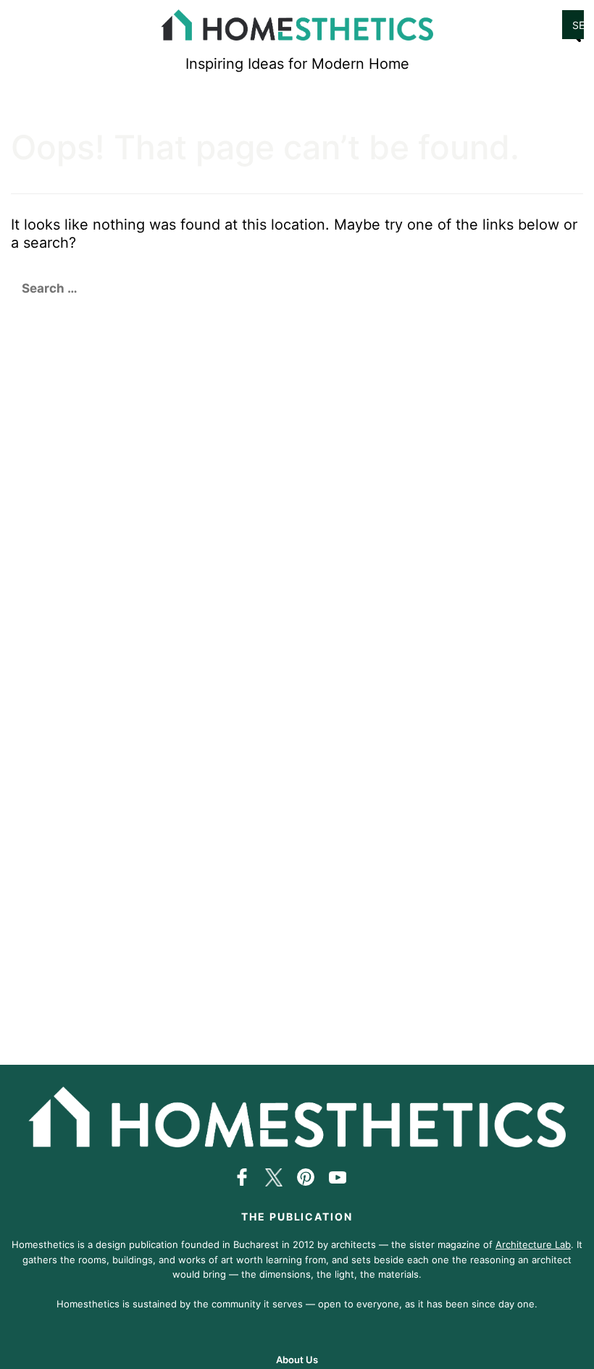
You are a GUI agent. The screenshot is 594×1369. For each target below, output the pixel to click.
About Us (297, 1359)
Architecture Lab (533, 1244)
